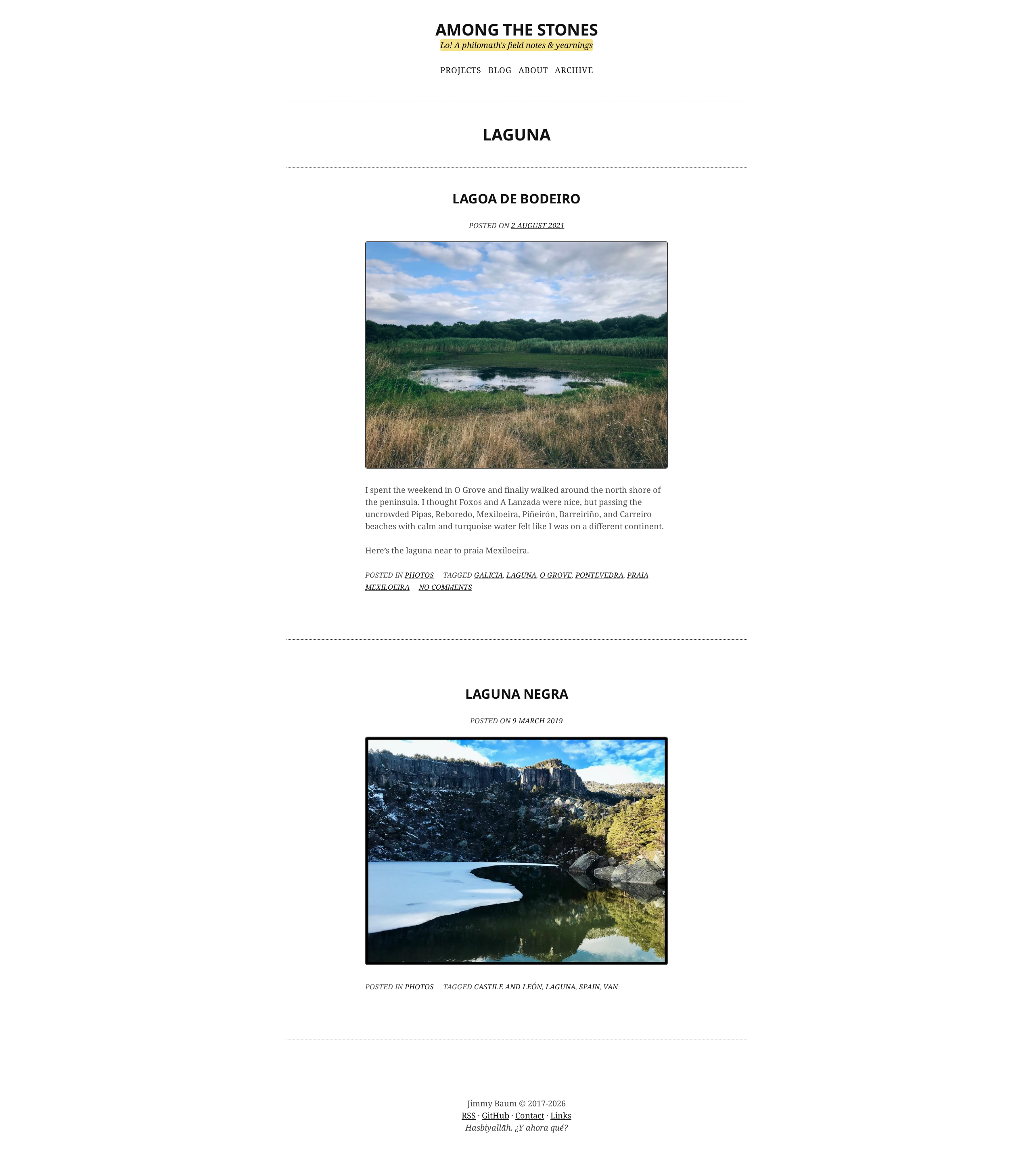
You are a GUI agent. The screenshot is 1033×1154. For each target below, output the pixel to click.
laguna (521, 575)
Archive (574, 70)
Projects (460, 70)
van (610, 986)
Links (560, 1115)
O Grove (556, 575)
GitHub (495, 1115)
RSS (469, 1115)
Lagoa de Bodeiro (516, 198)
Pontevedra (599, 575)
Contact (529, 1115)
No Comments (445, 587)
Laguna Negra (516, 694)
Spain (589, 986)
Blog (500, 70)
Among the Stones (516, 29)
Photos (419, 575)
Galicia (488, 575)
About (533, 70)
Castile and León (508, 986)
